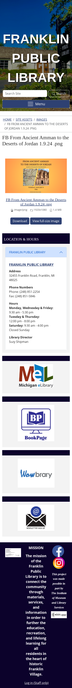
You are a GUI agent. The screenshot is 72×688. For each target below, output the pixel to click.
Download (20, 221)
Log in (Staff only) (37, 683)
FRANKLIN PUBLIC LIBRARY (27, 252)
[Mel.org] (36, 376)
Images (41, 120)
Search (61, 93)
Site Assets (24, 120)
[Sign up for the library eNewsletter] (36, 518)
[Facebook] (58, 551)
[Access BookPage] (36, 423)
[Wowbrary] (36, 473)
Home (7, 120)
